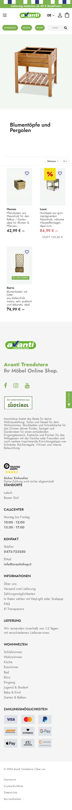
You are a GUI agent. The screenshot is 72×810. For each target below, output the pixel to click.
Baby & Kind (12, 692)
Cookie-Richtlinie (13, 786)
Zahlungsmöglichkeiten (19, 593)
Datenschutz (10, 792)
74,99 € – (16, 309)
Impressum (10, 779)
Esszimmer (11, 667)
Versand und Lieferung (20, 588)
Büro (7, 677)
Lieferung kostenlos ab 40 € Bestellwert (36, 6)
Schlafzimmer (13, 652)
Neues (26, 27)
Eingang (9, 682)
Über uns (10, 583)
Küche (8, 662)
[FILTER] (69, 405)
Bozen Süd (11, 497)
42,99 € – (16, 230)
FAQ (7, 603)
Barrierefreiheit (12, 799)
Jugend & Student (16, 687)
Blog (40, 27)
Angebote (10, 27)
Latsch (8, 492)
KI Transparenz (14, 608)
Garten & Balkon (15, 697)
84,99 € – (49, 230)
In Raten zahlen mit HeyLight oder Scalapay (33, 598)
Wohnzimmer (13, 657)
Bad (6, 672)
